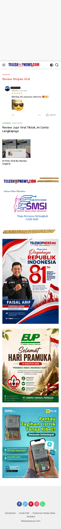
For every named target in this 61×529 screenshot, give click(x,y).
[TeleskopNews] (23, 65)
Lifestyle (6, 123)
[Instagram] (36, 504)
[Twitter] (25, 504)
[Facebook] (19, 504)
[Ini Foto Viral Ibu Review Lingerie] (16, 148)
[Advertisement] (30, 30)
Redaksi (31, 516)
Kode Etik (24, 513)
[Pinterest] (30, 504)
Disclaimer (10, 513)
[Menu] (4, 65)
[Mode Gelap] (51, 65)
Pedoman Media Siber (44, 513)
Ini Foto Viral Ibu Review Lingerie (14, 162)
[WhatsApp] (42, 504)
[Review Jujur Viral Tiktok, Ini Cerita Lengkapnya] (30, 101)
